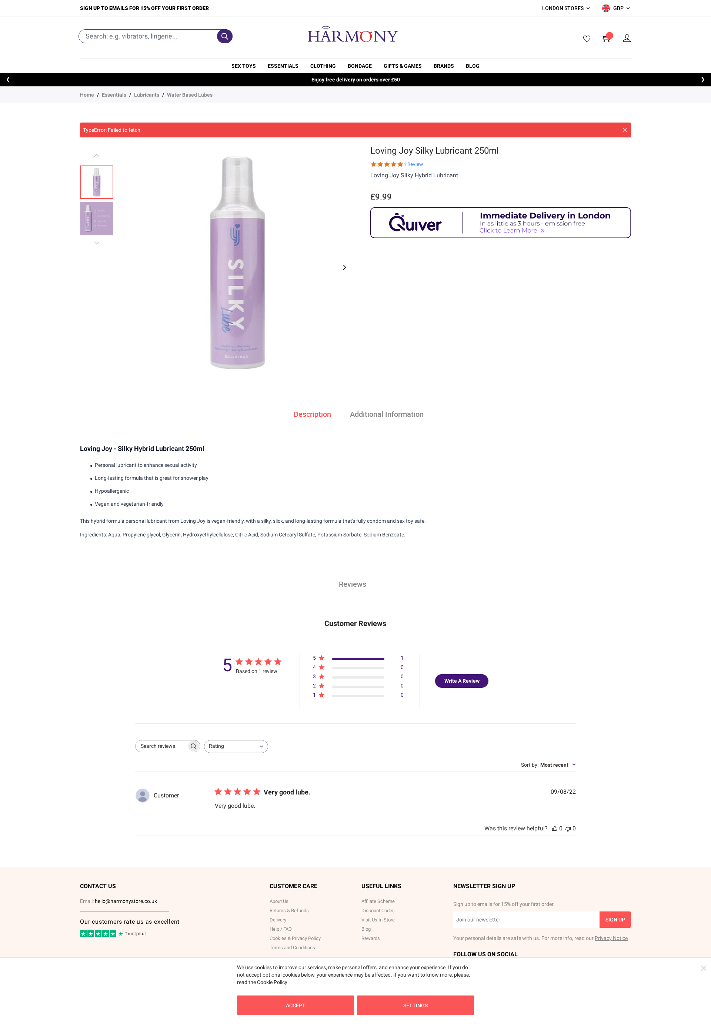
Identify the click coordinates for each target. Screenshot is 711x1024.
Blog (473, 66)
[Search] (225, 36)
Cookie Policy (272, 982)
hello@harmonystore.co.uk (126, 901)
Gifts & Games (403, 66)
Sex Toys (243, 66)
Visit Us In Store (378, 920)
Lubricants (146, 95)
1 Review (413, 164)
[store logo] (353, 34)
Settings (415, 1005)
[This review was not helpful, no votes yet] (568, 828)
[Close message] (624, 130)
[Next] (344, 267)
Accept (296, 1005)
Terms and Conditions (292, 947)
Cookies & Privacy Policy (295, 938)
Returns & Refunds (289, 910)
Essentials (283, 66)
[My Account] (626, 38)
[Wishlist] (584, 39)
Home (87, 95)
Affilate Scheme (378, 901)
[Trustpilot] (98, 935)
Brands (444, 66)
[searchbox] (161, 746)
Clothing (323, 66)
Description (312, 414)
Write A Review (462, 681)
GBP (618, 7)
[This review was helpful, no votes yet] (554, 828)
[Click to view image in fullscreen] (237, 263)
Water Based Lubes (190, 95)
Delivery (278, 920)
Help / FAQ (281, 929)
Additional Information (387, 414)
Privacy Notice (611, 938)
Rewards (370, 938)
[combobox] (236, 746)
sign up (615, 919)
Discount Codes (378, 910)
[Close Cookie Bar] (703, 968)
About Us (279, 901)
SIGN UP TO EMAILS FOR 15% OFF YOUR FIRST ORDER (144, 7)
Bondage (360, 66)
